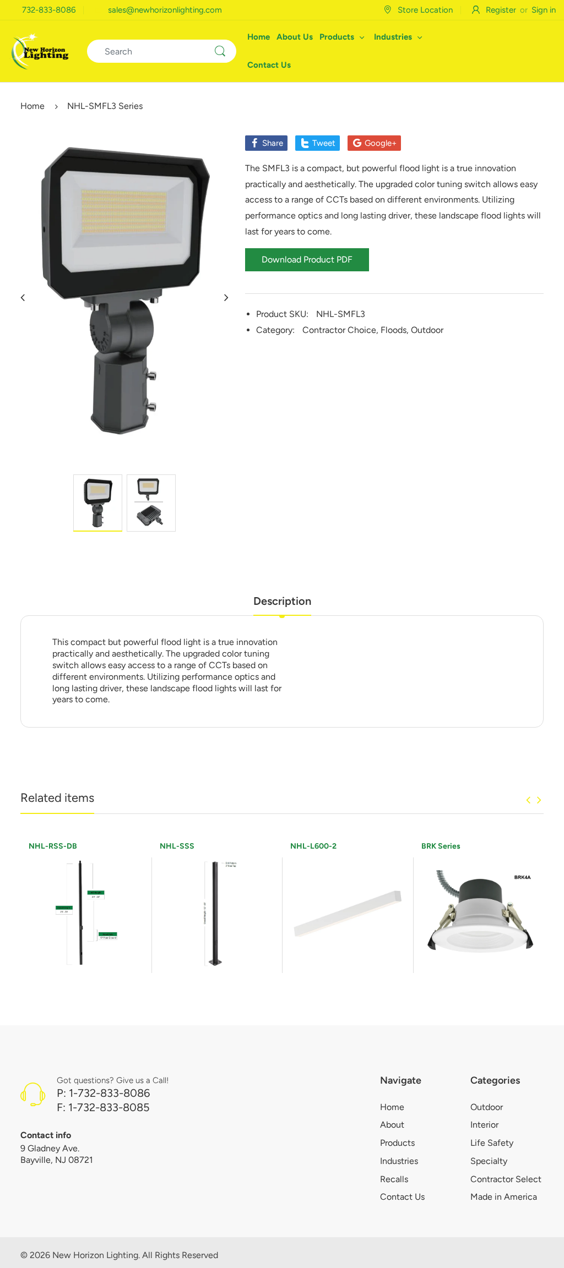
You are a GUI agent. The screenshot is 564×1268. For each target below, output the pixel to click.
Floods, (395, 330)
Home (32, 106)
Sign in (544, 10)
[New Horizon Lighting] (39, 50)
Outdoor (427, 330)
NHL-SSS (177, 846)
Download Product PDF (307, 259)
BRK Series (440, 846)
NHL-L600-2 (313, 846)
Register (501, 10)
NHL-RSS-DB (53, 846)
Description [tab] (282, 601)
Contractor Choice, (340, 330)
